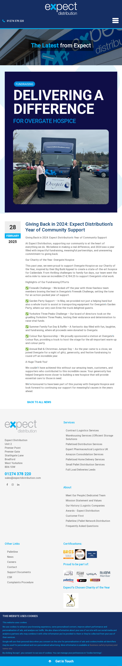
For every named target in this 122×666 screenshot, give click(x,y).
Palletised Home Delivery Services (85, 459)
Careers (11, 561)
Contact (12, 567)
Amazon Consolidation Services (84, 454)
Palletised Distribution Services (84, 444)
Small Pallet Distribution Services (85, 464)
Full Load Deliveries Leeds (80, 469)
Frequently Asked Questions (82, 526)
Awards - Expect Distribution (82, 510)
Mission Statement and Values (84, 500)
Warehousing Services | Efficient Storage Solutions (89, 437)
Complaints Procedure (20, 582)
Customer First (75, 515)
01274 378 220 (15, 20)
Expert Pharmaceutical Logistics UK (87, 449)
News (10, 556)
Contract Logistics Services (82, 430)
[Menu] (115, 21)
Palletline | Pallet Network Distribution (88, 520)
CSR (9, 577)
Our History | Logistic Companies (85, 505)
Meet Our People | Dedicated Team (85, 495)
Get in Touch (64, 661)
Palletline (12, 551)
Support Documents (19, 572)
